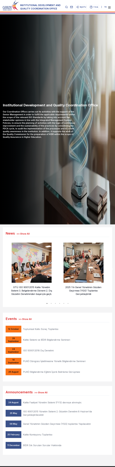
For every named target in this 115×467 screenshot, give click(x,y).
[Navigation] (109, 7)
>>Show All (23, 233)
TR (105, 7)
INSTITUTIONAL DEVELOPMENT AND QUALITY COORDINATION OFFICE (40, 7)
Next (111, 269)
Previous (3, 269)
